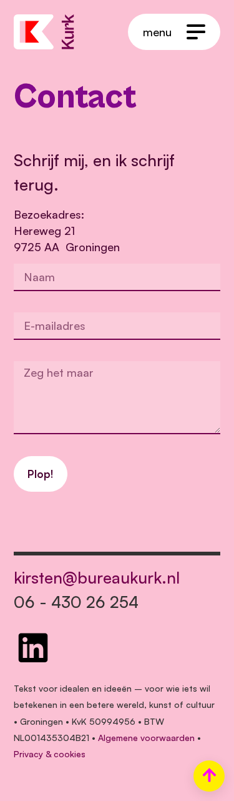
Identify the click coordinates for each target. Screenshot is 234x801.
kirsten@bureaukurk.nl (97, 577)
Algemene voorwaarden (146, 737)
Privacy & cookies (49, 754)
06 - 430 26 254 (76, 602)
